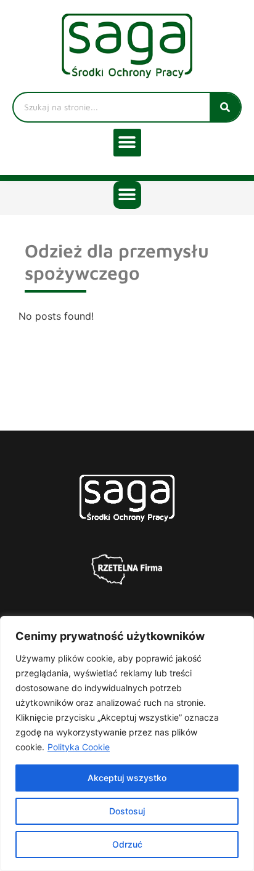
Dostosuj (127, 811)
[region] (127, 743)
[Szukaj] (225, 107)
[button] (127, 142)
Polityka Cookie (78, 747)
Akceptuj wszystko (127, 777)
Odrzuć (127, 844)
